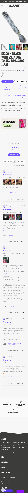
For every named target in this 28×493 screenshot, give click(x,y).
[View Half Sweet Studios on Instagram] (2, 488)
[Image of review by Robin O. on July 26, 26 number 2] (12, 182)
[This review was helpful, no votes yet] (21, 200)
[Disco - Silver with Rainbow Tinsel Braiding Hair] (4, 47)
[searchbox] (8, 161)
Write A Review (14, 154)
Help (3, 468)
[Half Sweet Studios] (14, 5)
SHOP (3, 457)
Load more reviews (14, 390)
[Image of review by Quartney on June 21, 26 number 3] (19, 217)
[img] (25, 68)
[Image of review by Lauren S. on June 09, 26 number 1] (6, 260)
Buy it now (20, 81)
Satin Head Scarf (9, 122)
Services (4, 462)
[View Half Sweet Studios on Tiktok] (6, 488)
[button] (23, 6)
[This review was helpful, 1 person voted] (21, 241)
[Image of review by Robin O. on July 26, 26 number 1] (6, 182)
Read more (5, 230)
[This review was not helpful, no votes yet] (23, 200)
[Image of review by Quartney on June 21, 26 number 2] (12, 217)
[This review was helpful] (21, 350)
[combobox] (19, 165)
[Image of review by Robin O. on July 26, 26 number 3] (19, 182)
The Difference (4, 115)
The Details (4, 113)
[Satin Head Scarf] (22, 123)
